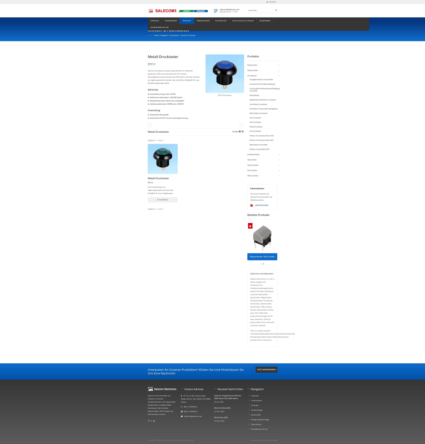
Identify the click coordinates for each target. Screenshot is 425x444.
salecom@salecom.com (229, 9)
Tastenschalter (253, 165)
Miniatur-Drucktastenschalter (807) (262, 140)
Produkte (187, 21)
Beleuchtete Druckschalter (259, 145)
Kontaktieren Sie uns (160, 27)
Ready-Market (272, 440)
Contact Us (267, 340)
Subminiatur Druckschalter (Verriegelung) (263, 109)
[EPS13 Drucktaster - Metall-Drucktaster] (225, 74)
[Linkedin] (154, 421)
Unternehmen (171, 21)
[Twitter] (151, 421)
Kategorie (164, 35)
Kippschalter (252, 65)
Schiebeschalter (253, 154)
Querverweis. (265, 21)
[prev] (149, 125)
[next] (241, 125)
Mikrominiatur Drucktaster (259, 113)
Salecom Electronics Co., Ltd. (170, 440)
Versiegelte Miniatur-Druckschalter (261, 79)
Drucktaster (174, 35)
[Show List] (242, 131)
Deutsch (272, 2)
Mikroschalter (252, 176)
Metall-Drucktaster (188, 35)
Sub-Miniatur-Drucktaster (258, 104)
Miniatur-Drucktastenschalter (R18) (262, 136)
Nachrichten (220, 21)
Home (156, 35)
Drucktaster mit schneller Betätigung (262, 84)
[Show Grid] (239, 131)
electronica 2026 (221, 417)
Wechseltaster (254, 95)
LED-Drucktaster (255, 118)
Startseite (155, 21)
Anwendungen (203, 21)
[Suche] (275, 10)
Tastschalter (252, 160)
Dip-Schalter (252, 170)
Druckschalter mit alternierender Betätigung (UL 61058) (265, 90)
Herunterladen (261, 205)
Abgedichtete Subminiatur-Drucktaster (263, 100)
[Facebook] (148, 421)
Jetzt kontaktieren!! (266, 370)
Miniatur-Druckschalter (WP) (259, 149)
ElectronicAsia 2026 (222, 408)
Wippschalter (252, 70)
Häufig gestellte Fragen (243, 21)
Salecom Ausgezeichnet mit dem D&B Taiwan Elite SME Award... (227, 397)
